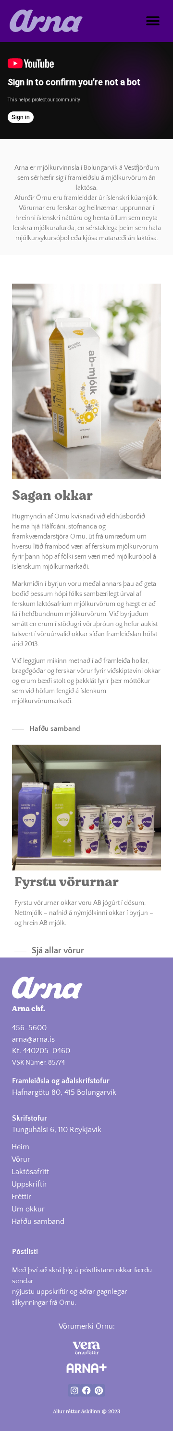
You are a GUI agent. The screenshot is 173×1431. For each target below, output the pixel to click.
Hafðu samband (38, 1221)
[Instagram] (74, 1390)
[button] (152, 21)
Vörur (21, 1159)
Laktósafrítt (30, 1171)
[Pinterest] (99, 1390)
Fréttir (21, 1196)
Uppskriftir (29, 1184)
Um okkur (28, 1209)
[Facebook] (86, 1390)
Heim (20, 1147)
